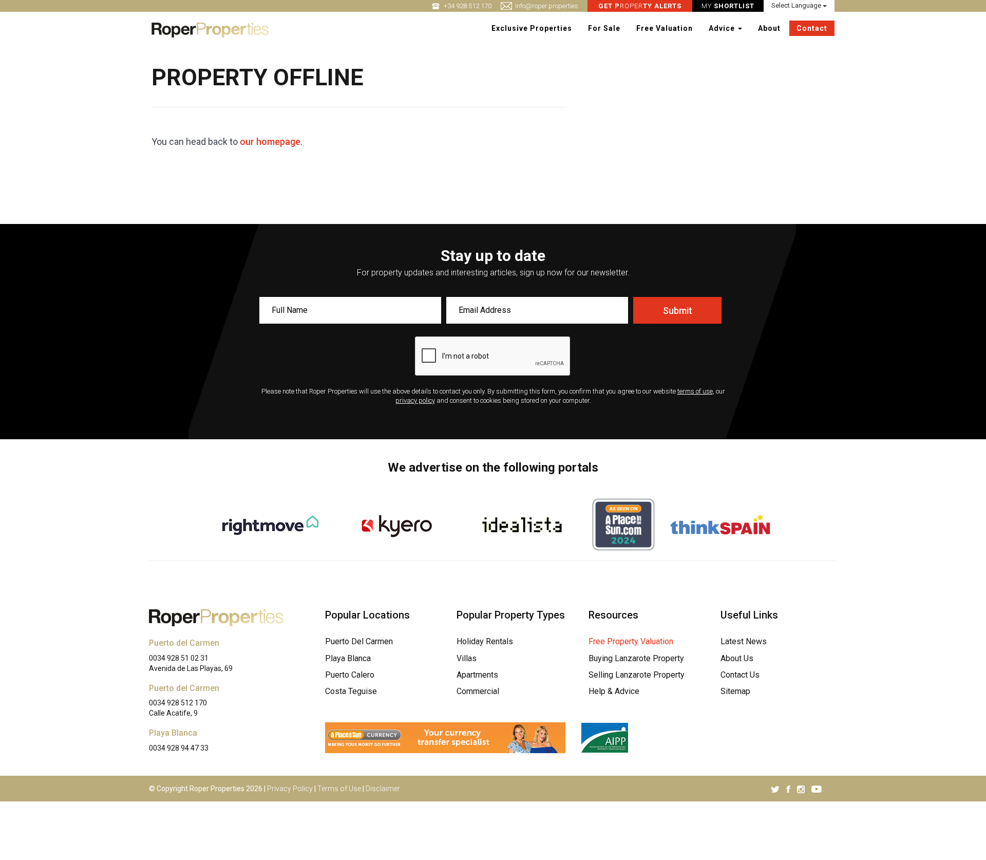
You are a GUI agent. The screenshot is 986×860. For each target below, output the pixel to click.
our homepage (270, 141)
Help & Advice (614, 691)
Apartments (477, 675)
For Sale (604, 28)
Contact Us (740, 675)
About (769, 28)
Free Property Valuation (631, 641)
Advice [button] (723, 28)
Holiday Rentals (485, 641)
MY (727, 6)
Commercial (478, 691)
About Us (736, 658)
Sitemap (735, 691)
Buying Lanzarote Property (636, 658)
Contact (812, 28)
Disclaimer (383, 788)
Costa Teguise (351, 691)
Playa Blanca (348, 658)
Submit (677, 310)
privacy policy (415, 400)
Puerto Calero (349, 675)
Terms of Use (339, 788)
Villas (467, 658)
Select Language (797, 5)
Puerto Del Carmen (359, 641)
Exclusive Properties (531, 28)
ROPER (639, 6)
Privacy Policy (290, 788)
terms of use (695, 391)
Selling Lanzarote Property (637, 675)
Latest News (743, 641)
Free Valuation (664, 28)
